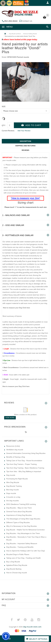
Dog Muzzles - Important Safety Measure (21, 543)
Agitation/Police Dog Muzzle (16, 565)
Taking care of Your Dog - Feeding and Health (23, 558)
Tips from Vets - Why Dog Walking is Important (23, 471)
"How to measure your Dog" (25, 198)
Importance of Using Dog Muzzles (19, 515)
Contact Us (27, 21)
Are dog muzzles (12, 501)
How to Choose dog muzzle (16, 573)
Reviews (25, 150)
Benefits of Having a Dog (15, 457)
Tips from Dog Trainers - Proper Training (21, 464)
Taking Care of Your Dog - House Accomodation (24, 460)
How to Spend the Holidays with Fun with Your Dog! (25, 551)
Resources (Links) (13, 446)
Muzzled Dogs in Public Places (17, 554)
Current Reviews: (8, 131)
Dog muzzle (10, 475)
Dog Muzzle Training (14, 486)
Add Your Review (24, 131)
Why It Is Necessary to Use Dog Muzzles (21, 526)
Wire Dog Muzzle (12, 482)
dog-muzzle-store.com (32, 627)
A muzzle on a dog (13, 497)
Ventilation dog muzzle (14, 450)
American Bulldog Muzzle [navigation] (30, 33)
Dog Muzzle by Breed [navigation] (15, 33)
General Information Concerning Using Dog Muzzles (25, 453)
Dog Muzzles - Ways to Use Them (19, 508)
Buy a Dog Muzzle (13, 562)
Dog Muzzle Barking (13, 569)
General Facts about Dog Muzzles (19, 511)
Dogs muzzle (11, 493)
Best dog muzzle (12, 490)
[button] (47, 27)
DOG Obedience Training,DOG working (21, 504)
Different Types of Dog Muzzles (18, 522)
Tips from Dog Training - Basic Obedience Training (25, 468)
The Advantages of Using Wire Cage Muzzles (23, 519)
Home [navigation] (5, 33)
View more (10, 417)
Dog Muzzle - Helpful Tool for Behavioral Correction (25, 530)
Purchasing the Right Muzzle (17, 479)
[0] (44, 18)
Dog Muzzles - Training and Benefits (19, 547)
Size (3, 106)
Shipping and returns (25, 146)
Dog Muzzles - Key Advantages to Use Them (23, 533)
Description (25, 141)
